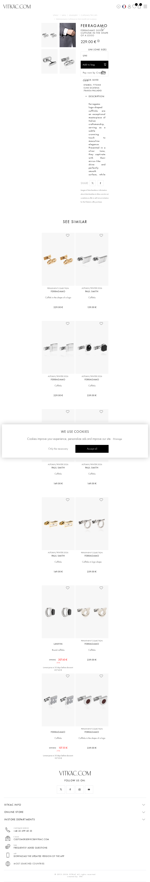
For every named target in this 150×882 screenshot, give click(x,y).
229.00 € (58, 307)
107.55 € (58, 748)
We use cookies (75, 431)
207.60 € (58, 660)
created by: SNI (75, 876)
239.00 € (91, 395)
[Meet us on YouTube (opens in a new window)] (89, 789)
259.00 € (91, 571)
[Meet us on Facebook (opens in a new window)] (70, 789)
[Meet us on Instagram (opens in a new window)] (80, 789)
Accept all (92, 448)
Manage (117, 439)
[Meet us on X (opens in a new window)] (61, 789)
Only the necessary (58, 448)
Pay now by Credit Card (93, 73)
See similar (75, 221)
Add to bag (89, 64)
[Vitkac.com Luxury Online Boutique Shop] (17, 6)
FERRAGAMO (94, 25)
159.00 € (91, 307)
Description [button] (96, 96)
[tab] (95, 96)
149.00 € (58, 483)
